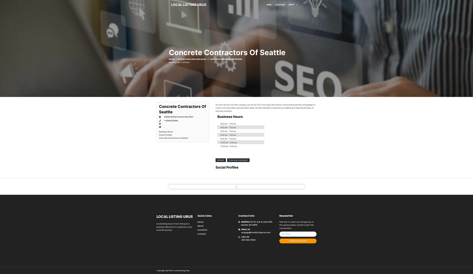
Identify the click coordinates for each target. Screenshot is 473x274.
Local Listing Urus (174, 216)
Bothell (181, 59)
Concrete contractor (196, 59)
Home (268, 5)
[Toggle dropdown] (296, 5)
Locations (280, 5)
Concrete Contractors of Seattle (173, 138)
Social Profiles (165, 135)
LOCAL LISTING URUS (188, 5)
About (200, 226)
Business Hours (166, 132)
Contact (201, 234)
